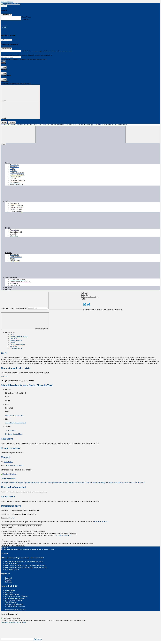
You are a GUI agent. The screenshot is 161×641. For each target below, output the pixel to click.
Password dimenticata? (9, 23)
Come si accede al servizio (19, 336)
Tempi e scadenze (16, 340)
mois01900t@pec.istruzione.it (15, 423)
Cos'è (11, 334)
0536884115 (8, 462)
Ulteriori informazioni (17, 344)
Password (25, 19)
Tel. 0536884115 (11, 430)
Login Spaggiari (57, 55)
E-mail (24, 51)
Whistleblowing (10, 602)
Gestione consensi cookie (14, 604)
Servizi (85, 295)
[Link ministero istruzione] (10, 4)
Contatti (12, 342)
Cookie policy (10, 590)
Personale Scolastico (90, 297)
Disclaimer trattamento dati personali (13, 622)
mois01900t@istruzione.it (14, 415)
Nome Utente (26, 17)
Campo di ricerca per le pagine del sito (14, 308)
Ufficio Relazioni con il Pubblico (16, 596)
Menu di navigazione (41, 328)
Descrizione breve (16, 348)
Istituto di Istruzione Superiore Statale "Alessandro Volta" (27, 385)
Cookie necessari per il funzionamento (14, 541)
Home (85, 293)
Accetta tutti (34, 525)
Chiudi (4, 67)
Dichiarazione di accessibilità (15, 598)
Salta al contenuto (7, 2)
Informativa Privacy (12, 594)
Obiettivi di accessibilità (13, 600)
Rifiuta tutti (18, 525)
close (3, 144)
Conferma (12, 122)
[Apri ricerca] (143, 134)
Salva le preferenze (18, 545)
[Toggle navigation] (18, 134)
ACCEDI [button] (4, 376)
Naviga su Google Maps (13, 434)
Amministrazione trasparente (15, 606)
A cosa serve (14, 346)
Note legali (9, 592)
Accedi (4, 6)
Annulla (4, 122)
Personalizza (6, 525)
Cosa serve (13, 338)
